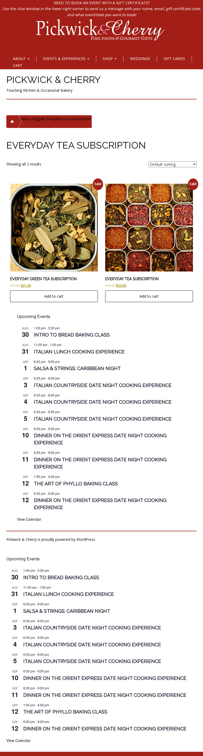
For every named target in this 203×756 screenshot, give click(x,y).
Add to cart (53, 296)
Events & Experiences (65, 58)
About (20, 58)
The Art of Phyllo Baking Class (76, 483)
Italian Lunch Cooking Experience (79, 351)
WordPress (85, 539)
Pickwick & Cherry (53, 79)
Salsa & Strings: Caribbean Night (77, 368)
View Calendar (29, 519)
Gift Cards (174, 58)
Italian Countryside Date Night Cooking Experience (103, 385)
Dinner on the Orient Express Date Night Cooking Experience (104, 678)
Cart (17, 65)
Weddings (140, 58)
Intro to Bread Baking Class (72, 335)
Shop (108, 58)
